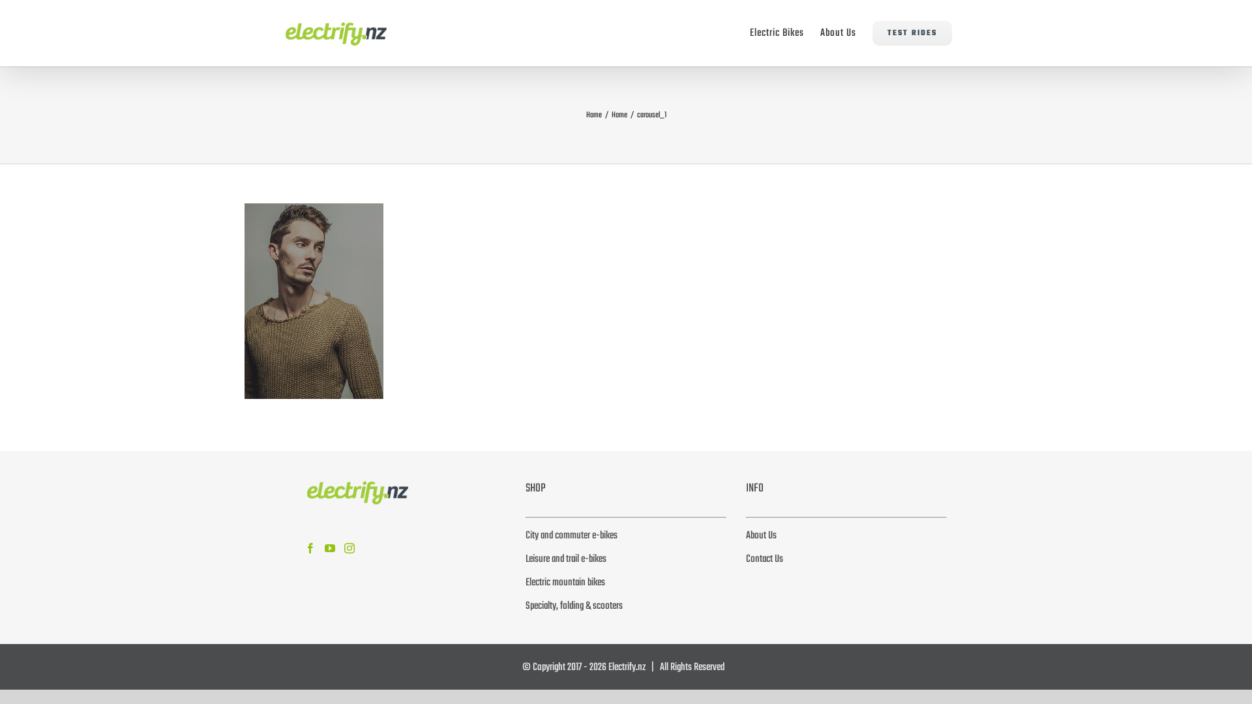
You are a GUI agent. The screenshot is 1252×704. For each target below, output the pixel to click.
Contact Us (764, 559)
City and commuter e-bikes (572, 535)
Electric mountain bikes (565, 582)
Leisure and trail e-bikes (566, 559)
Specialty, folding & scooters (574, 606)
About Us (761, 535)
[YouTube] (330, 548)
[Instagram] (349, 548)
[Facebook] (310, 548)
